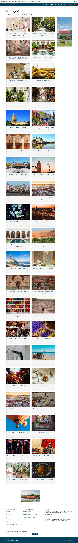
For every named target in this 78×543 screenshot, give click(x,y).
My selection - (64, 4)
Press (7, 518)
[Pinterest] (68, 540)
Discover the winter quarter (43, 432)
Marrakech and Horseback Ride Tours (43, 362)
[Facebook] (63, 540)
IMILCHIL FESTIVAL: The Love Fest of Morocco (18, 455)
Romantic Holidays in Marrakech (18, 151)
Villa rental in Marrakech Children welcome (30, 515)
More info (40, 1)
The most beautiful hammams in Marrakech (43, 268)
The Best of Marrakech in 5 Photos (18, 291)
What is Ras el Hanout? (43, 385)
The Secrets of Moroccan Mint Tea (18, 104)
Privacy (7, 521)
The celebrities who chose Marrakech (18, 409)
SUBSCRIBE (35, 533)
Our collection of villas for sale (11, 527)
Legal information (49, 538)
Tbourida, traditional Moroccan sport (18, 197)
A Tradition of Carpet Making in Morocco (43, 455)
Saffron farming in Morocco (43, 338)
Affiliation (43, 538)
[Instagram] (66, 540)
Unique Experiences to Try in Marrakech (18, 174)
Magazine (52, 4)
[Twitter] (70, 540)
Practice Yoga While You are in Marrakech (43, 315)
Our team (8, 512)
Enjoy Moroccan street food (43, 221)
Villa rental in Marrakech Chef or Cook (29, 517)
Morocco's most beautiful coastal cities (18, 268)
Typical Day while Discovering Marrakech (18, 338)
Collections (8, 511)
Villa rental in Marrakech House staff (29, 512)
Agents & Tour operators (10, 525)
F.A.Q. (7, 520)
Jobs (7, 517)
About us (8, 514)
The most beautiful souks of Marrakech (43, 104)
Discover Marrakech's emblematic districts (43, 57)
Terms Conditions (9, 522)
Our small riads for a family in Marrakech (18, 479)
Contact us (57, 4)
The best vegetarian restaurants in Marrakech (43, 174)
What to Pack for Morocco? (18, 362)
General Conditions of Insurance (11, 524)
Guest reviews (8, 515)
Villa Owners (32, 538)
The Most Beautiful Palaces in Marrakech (43, 151)
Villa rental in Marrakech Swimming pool (30, 514)
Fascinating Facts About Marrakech (18, 385)
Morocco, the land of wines (43, 80)
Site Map (38, 538)
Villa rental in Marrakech (27, 511)
